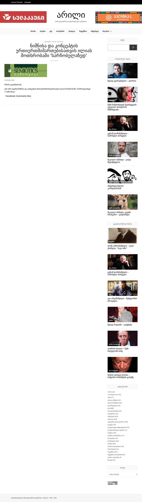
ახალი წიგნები (113, 403)
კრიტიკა (71, 31)
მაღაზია (106, 31)
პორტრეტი (111, 441)
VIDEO (110, 397)
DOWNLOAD (9, 80)
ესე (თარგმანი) (113, 411)
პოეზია (43, 31)
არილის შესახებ (17, 2)
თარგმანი (60, 31)
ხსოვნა (110, 460)
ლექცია (110, 425)
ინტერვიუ (95, 31)
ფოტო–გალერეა (113, 457)
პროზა (33, 31)
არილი (71, 14)
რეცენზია (83, 31)
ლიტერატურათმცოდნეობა (117, 427)
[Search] (133, 47)
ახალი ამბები (112, 400)
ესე (51, 31)
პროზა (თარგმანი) (114, 446)
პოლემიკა (111, 438)
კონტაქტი (27, 2)
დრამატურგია (113, 406)
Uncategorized (112, 395)
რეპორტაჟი (112, 449)
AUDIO (110, 392)
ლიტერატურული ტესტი (116, 430)
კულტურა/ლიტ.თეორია (54, 42)
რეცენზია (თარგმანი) (115, 455)
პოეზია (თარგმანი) (114, 435)
